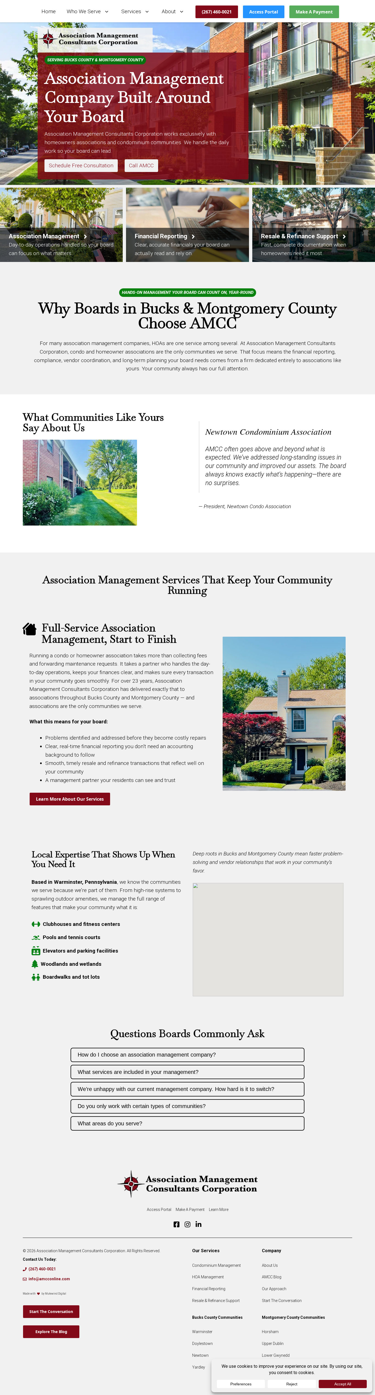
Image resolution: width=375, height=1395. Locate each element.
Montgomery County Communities (293, 1317)
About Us (270, 1265)
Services (131, 11)
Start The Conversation (51, 1311)
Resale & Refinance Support (216, 1300)
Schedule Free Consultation (81, 165)
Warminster (202, 1332)
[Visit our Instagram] (187, 1224)
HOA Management (208, 1277)
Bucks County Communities (217, 1317)
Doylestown (202, 1343)
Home (48, 11)
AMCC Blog (271, 1277)
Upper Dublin (273, 1343)
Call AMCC (141, 165)
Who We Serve (84, 11)
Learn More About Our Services (70, 799)
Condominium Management (216, 1265)
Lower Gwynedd (276, 1355)
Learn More (218, 1209)
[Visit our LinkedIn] (198, 1224)
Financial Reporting (208, 1289)
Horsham (270, 1332)
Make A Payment (314, 12)
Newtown (200, 1355)
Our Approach (274, 1289)
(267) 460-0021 (217, 12)
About (169, 11)
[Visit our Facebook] (176, 1224)
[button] (187, 1055)
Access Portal (263, 12)
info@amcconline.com (49, 1279)
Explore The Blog (51, 1331)
